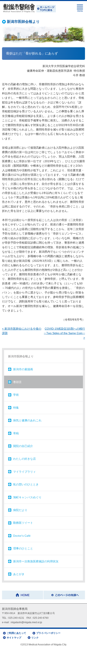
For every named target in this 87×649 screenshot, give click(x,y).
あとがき (18, 574)
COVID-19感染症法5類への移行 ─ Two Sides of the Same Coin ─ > (64, 333)
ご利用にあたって (16, 633)
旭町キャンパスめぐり (27, 497)
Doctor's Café (22, 535)
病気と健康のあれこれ (27, 420)
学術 (16, 394)
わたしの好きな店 (24, 458)
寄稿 (16, 433)
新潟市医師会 (29, 8)
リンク (35, 637)
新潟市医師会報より (21, 356)
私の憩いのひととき (26, 484)
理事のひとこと (23, 548)
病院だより (20, 510)
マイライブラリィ (24, 471)
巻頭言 (17, 382)
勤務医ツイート (23, 522)
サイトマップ (14, 637)
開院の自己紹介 (23, 446)
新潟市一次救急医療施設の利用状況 (35, 561)
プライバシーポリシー (48, 633)
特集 (16, 407)
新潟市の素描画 (23, 369)
